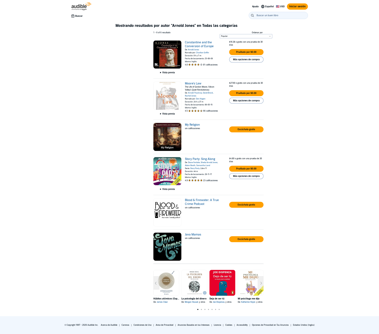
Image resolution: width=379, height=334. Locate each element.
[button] (246, 52)
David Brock (208, 93)
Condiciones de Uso (142, 325)
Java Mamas (193, 234)
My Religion (192, 125)
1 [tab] (197, 309)
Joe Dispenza (218, 302)
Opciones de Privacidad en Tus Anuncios (270, 325)
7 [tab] (219, 309)
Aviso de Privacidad (164, 325)
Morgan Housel (191, 302)
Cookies (228, 325)
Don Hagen (200, 99)
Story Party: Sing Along (200, 159)
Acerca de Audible (109, 325)
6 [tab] (215, 309)
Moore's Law (193, 83)
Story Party (195, 168)
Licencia (217, 325)
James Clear (162, 302)
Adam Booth (190, 165)
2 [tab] (201, 309)
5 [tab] (212, 309)
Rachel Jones (190, 96)
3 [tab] (204, 309)
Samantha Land (203, 165)
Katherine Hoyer (248, 302)
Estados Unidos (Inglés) (304, 325)
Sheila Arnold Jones (209, 162)
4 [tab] (208, 309)
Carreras (125, 325)
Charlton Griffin (202, 52)
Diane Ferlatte (194, 162)
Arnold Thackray (195, 93)
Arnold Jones (193, 50)
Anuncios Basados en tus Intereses (193, 325)
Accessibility (242, 325)
